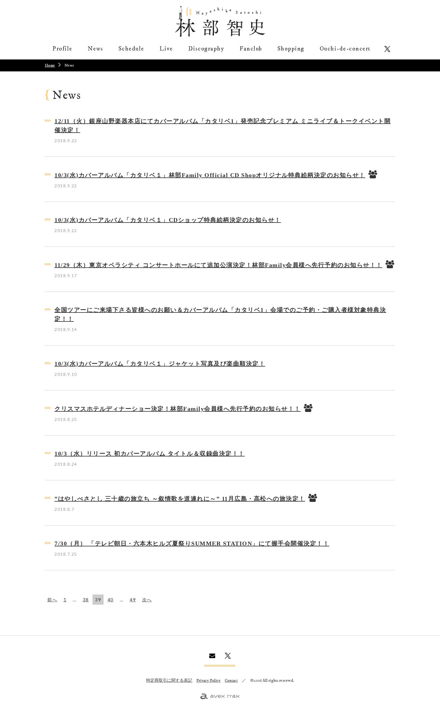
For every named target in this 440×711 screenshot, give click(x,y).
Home (50, 65)
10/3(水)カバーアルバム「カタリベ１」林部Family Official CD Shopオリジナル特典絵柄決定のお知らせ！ (209, 175)
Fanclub (250, 49)
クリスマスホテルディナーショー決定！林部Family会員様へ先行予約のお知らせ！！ (177, 408)
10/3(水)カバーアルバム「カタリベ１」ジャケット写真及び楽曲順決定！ (159, 363)
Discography (206, 49)
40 (110, 599)
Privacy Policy (208, 680)
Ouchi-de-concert (345, 49)
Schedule (131, 49)
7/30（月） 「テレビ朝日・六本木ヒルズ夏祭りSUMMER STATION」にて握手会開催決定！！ (191, 543)
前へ (52, 599)
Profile (62, 49)
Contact (231, 680)
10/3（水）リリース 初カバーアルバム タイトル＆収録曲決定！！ (149, 453)
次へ (147, 599)
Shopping (290, 49)
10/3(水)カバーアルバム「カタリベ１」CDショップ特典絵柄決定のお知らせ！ (167, 220)
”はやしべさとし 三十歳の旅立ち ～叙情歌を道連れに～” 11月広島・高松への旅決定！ (179, 498)
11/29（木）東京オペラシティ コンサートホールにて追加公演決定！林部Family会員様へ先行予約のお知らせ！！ (218, 265)
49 (133, 599)
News (95, 49)
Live (166, 49)
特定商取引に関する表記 (169, 680)
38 (86, 599)
